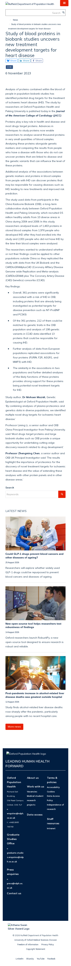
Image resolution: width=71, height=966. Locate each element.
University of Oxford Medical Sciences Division (35, 940)
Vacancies (32, 791)
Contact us (14, 893)
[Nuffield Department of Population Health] (29, 2)
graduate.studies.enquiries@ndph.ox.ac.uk (15, 857)
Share (13, 60)
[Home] (8, 20)
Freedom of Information (27, 944)
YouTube (40, 958)
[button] (64, 3)
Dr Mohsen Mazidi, (34, 397)
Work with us (35, 786)
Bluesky (30, 958)
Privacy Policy (47, 944)
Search (9, 487)
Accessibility (53, 787)
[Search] (63, 13)
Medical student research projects (35, 800)
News (15, 20)
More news (14, 726)
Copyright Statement (35, 949)
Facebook (51, 958)
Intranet (51, 828)
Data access (34, 814)
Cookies (51, 791)
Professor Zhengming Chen (22, 453)
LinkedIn (19, 958)
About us (33, 777)
